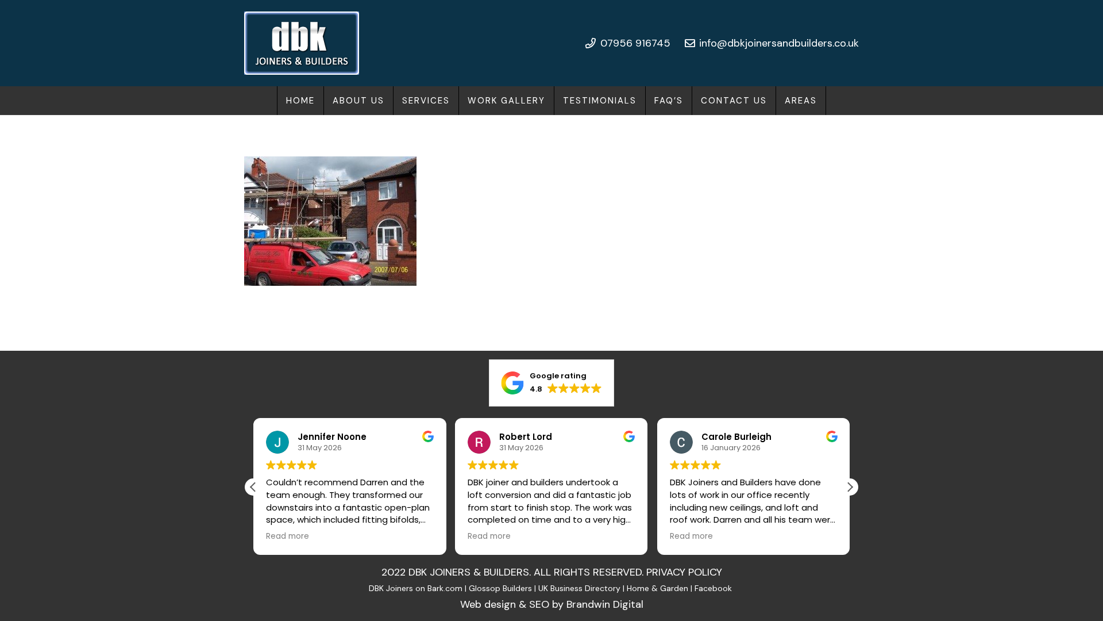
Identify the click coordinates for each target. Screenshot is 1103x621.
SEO (539, 604)
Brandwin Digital (604, 604)
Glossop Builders (500, 588)
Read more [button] (287, 536)
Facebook (714, 588)
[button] (457, 100)
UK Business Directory (579, 588)
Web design (488, 604)
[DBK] (301, 43)
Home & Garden (657, 588)
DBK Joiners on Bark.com (415, 588)
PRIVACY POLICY (684, 572)
